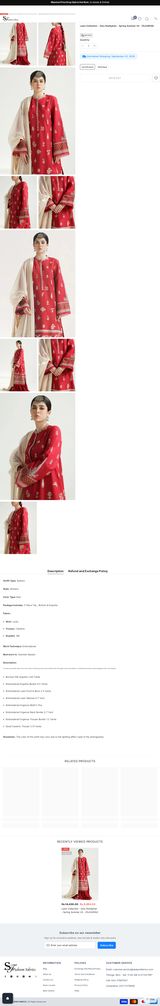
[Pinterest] (17, 976)
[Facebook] (5, 976)
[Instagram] (11, 976)
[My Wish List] (140, 19)
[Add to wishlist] (156, 78)
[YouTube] (30, 976)
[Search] (147, 19)
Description (56, 571)
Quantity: (85, 39)
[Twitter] (36, 976)
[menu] (156, 19)
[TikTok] (23, 976)
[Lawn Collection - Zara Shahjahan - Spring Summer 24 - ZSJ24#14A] (80, 874)
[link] (20, 819)
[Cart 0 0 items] (132, 18)
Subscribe (106, 945)
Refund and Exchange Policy (88, 571)
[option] (80, 881)
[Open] (7, 998)
